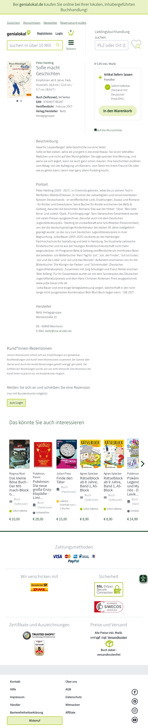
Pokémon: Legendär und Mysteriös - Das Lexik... (136, 486)
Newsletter (50, 23)
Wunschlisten (31, 23)
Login (59, 33)
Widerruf (34, 721)
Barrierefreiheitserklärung (26, 712)
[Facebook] (135, 692)
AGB (68, 689)
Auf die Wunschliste (109, 130)
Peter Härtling (45, 63)
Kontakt (15, 682)
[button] (71, 46)
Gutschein (13, 23)
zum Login (16, 403)
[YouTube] (135, 720)
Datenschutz (74, 697)
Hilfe (13, 689)
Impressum (17, 697)
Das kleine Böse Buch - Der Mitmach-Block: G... (19, 486)
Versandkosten (117, 637)
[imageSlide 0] (17, 101)
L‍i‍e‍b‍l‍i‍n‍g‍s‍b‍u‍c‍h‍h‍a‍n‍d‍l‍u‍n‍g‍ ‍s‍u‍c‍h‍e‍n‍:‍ (112, 34)
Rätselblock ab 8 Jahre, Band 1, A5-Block (89, 484)
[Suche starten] (57, 45)
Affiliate (70, 712)
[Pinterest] (135, 702)
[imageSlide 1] (21, 101)
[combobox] (30, 45)
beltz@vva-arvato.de (58, 331)
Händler (15, 705)
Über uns (71, 682)
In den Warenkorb (117, 110)
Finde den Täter (64, 480)
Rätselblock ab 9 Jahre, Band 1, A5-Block (113, 484)
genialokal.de (31, 4)
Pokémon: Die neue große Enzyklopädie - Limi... (42, 489)
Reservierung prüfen (73, 23)
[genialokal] (18, 33)
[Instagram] (135, 711)
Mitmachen (73, 705)
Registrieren (44, 33)
